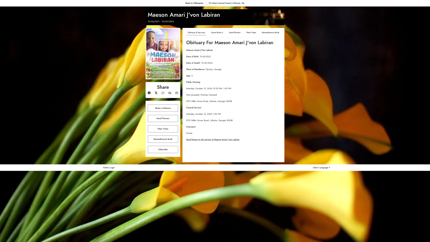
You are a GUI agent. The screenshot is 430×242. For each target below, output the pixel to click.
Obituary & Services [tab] (196, 32)
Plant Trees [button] (163, 128)
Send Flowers (234, 32)
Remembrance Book (270, 32)
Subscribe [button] (163, 149)
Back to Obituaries (194, 3)
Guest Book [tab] (217, 32)
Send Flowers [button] (163, 118)
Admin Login (109, 167)
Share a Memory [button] (163, 108)
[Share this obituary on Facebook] (149, 92)
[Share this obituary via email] (170, 92)
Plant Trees (251, 32)
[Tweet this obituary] (156, 92)
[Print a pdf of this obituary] (176, 92)
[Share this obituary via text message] (163, 92)
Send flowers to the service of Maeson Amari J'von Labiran (212, 139)
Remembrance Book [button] (163, 139)
